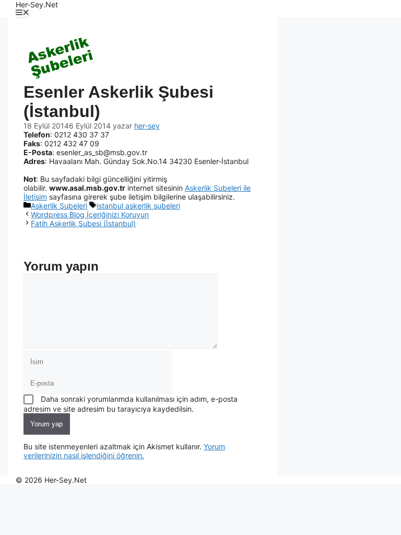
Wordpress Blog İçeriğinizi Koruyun (90, 214)
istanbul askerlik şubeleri (138, 205)
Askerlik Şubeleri (59, 205)
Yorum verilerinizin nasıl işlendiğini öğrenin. (124, 451)
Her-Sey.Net (37, 4)
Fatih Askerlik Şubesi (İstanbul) (83, 223)
